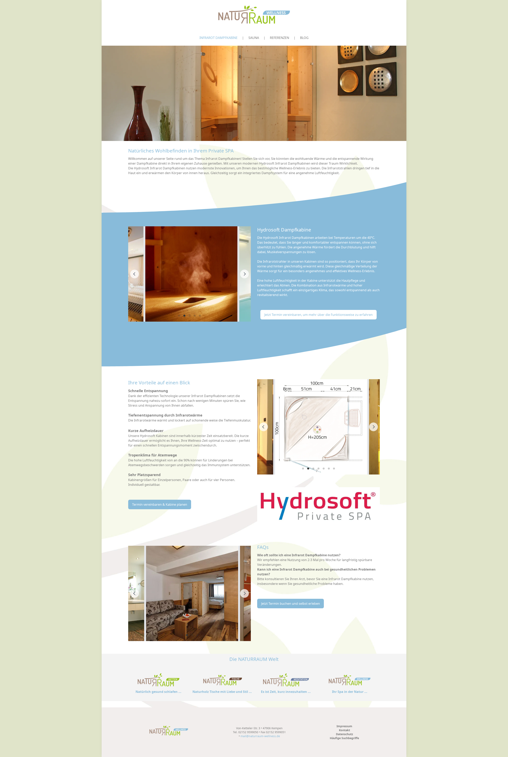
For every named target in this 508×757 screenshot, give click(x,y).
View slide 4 (195, 316)
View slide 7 (334, 469)
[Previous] (134, 274)
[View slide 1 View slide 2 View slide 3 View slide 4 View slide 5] (189, 274)
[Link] (318, 506)
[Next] (244, 274)
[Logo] (254, 15)
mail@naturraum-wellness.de (260, 736)
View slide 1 (179, 316)
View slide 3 (189, 316)
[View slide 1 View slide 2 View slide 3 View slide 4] (189, 593)
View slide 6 (329, 469)
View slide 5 (200, 316)
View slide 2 (184, 316)
